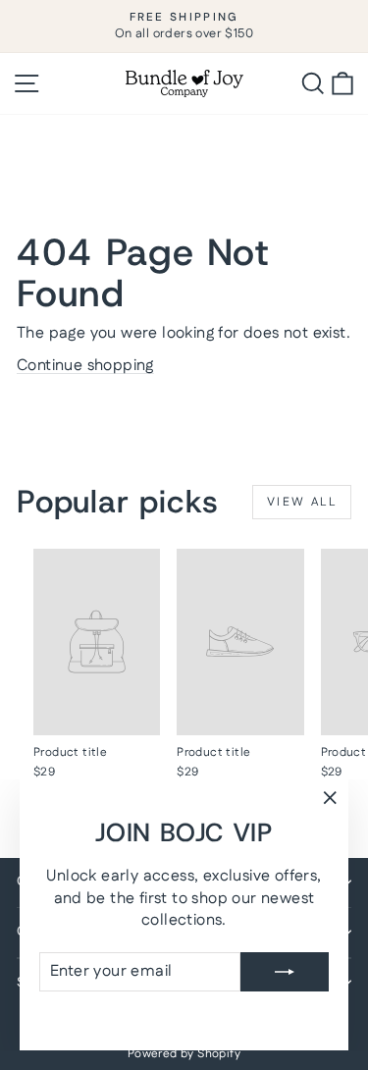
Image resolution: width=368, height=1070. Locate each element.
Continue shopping (85, 365)
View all (302, 502)
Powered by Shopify (184, 1053)
